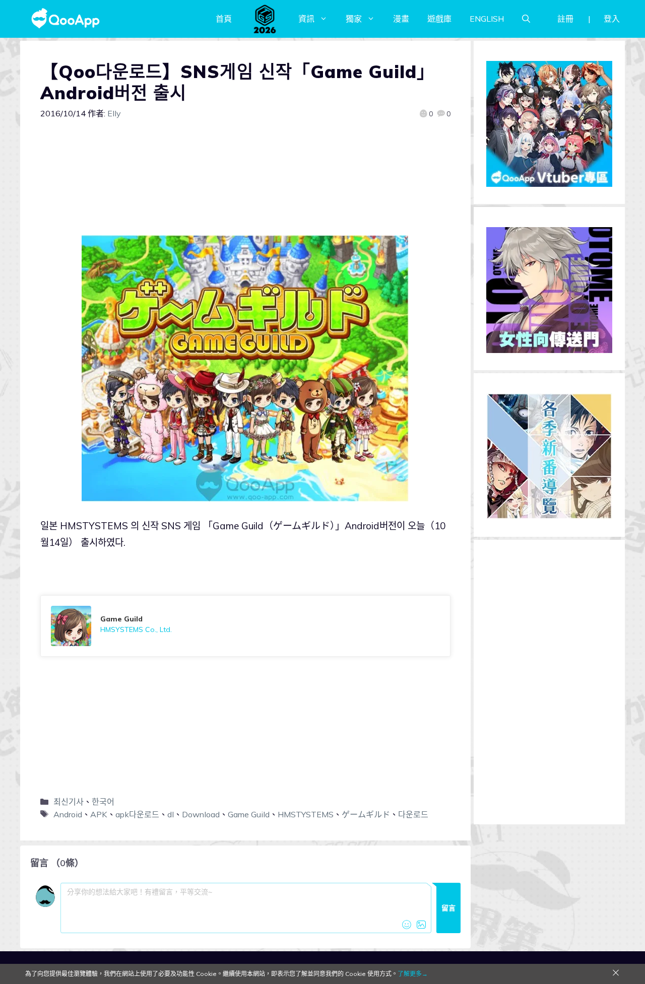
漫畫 (401, 19)
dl (170, 814)
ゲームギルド (366, 814)
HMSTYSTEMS (306, 814)
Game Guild (249, 814)
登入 (612, 19)
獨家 (354, 19)
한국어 (103, 802)
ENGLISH (487, 19)
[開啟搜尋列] (526, 19)
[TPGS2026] (265, 18)
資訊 (306, 19)
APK (98, 814)
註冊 (565, 19)
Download (201, 814)
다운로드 (413, 814)
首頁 (224, 19)
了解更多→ (413, 973)
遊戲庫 (439, 19)
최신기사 (68, 802)
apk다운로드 (137, 814)
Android (67, 814)
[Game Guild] (245, 626)
